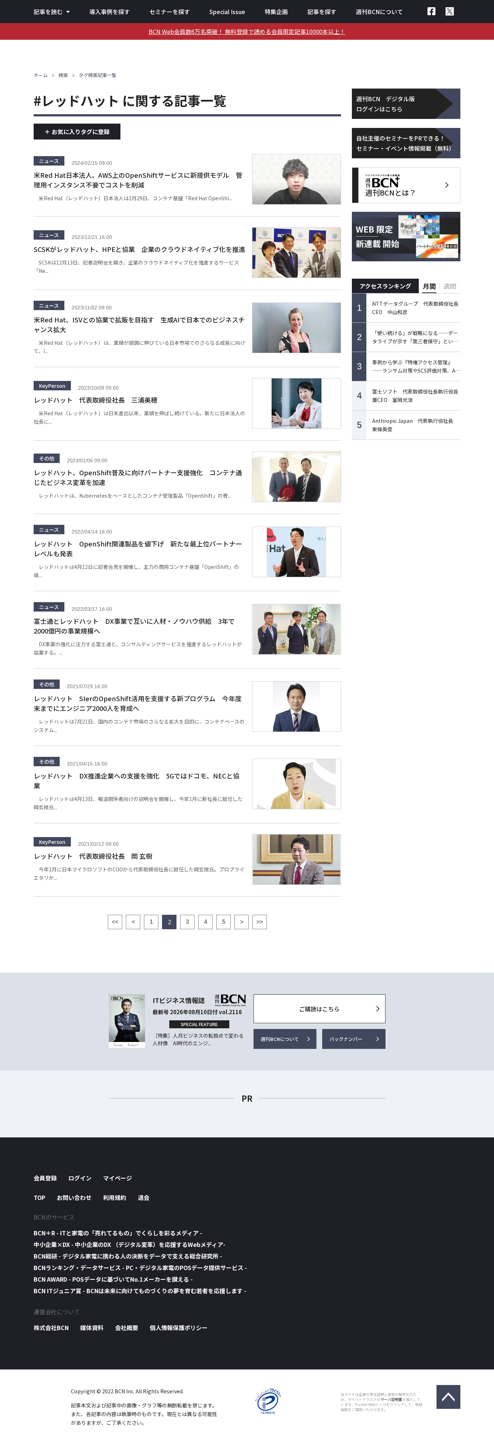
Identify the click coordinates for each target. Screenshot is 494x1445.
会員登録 (45, 1178)
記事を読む (48, 11)
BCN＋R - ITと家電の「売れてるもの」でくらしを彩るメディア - (118, 1233)
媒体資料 (91, 1327)
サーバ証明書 (391, 1399)
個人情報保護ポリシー (179, 1327)
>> (259, 922)
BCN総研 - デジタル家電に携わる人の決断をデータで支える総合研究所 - (128, 1256)
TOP (39, 1197)
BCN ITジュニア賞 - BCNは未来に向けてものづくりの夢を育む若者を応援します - (140, 1290)
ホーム (41, 75)
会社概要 (126, 1327)
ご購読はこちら (319, 1008)
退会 (143, 1197)
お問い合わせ (74, 1197)
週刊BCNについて (379, 11)
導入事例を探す (109, 11)
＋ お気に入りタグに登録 (77, 131)
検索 (63, 75)
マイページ (117, 1178)
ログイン (79, 1178)
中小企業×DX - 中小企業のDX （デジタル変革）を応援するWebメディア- (129, 1244)
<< (115, 922)
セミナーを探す (169, 11)
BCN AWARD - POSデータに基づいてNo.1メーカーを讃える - (113, 1279)
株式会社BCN (51, 1327)
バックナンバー (345, 1038)
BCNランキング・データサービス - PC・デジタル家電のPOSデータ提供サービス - (140, 1267)
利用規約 (114, 1197)
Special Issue (227, 11)
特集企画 (276, 11)
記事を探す (321, 11)
